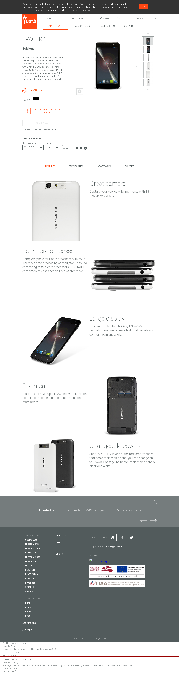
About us (48, 19)
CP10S (28, 611)
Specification (76, 166)
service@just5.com (113, 546)
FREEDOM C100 (32, 548)
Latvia (140, 18)
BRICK (28, 607)
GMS (58, 19)
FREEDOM (29, 566)
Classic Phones (82, 26)
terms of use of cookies (79, 10)
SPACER (29, 591)
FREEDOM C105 (32, 544)
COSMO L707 (31, 553)
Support (129, 26)
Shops (71, 19)
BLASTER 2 (30, 570)
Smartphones (55, 26)
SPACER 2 (29, 587)
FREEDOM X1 (31, 561)
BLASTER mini (32, 574)
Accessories (107, 26)
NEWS (80, 19)
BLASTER (29, 579)
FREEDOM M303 (32, 557)
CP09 (27, 616)
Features (50, 166)
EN (150, 18)
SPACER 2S (30, 583)
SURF (27, 603)
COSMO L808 (31, 540)
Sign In (107, 18)
